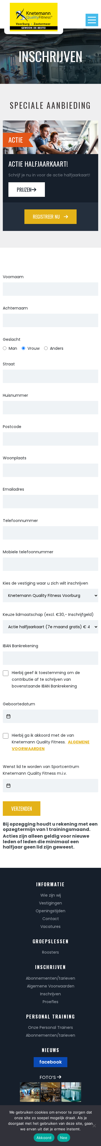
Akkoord (44, 1137)
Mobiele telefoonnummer (28, 552)
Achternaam (15, 308)
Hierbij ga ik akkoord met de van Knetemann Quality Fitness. (50, 742)
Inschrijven (50, 994)
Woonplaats (14, 458)
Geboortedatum (19, 704)
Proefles (50, 1002)
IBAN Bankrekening (20, 646)
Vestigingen (50, 903)
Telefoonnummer (20, 520)
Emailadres (13, 489)
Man (13, 348)
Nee (64, 1137)
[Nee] (94, 1125)
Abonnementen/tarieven (50, 978)
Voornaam (13, 277)
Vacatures (50, 926)
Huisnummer (15, 395)
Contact (50, 918)
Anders (56, 348)
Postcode (12, 426)
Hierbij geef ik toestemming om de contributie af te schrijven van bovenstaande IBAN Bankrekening (46, 679)
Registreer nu (47, 216)
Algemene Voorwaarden (50, 986)
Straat (9, 364)
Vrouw (33, 348)
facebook (50, 1062)
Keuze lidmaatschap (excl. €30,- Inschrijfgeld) (48, 614)
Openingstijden (50, 911)
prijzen (24, 189)
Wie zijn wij (50, 895)
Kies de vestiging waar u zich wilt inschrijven (45, 583)
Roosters (50, 952)
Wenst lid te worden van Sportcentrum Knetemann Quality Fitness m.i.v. (41, 770)
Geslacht (11, 339)
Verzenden (21, 808)
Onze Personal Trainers (50, 1027)
